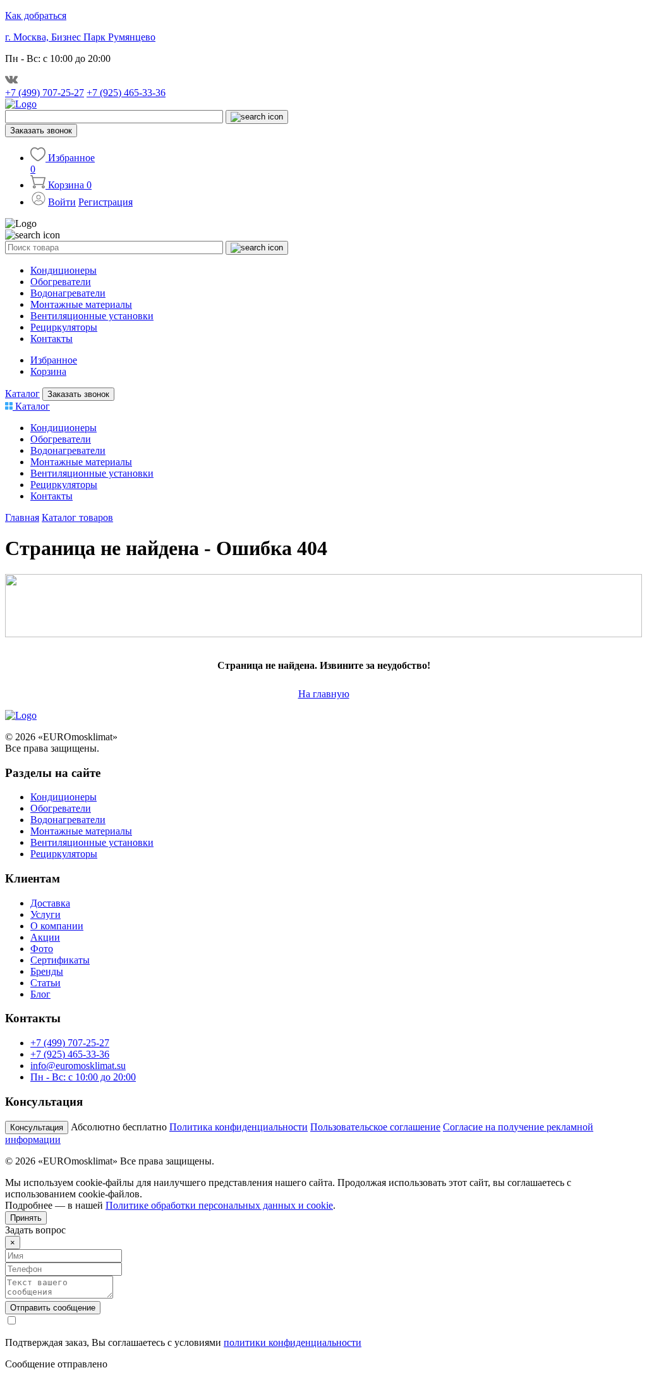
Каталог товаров (77, 517)
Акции (45, 937)
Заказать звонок (41, 130)
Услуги (45, 914)
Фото (41, 948)
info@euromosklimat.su (78, 1065)
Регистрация (105, 202)
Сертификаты (60, 960)
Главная (22, 517)
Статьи (45, 982)
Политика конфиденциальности (238, 1126)
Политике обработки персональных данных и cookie (219, 1205)
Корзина (48, 371)
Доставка (50, 903)
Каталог (22, 393)
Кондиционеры (63, 270)
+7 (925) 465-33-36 (126, 92)
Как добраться (35, 15)
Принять (26, 1218)
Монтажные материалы (81, 304)
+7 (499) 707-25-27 (44, 92)
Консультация (36, 1127)
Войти (62, 202)
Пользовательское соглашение (375, 1126)
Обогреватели (60, 281)
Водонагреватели (68, 293)
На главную (323, 693)
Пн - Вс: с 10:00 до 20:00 (83, 1077)
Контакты (51, 338)
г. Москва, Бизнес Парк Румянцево (80, 37)
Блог (40, 994)
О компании (56, 925)
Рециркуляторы (63, 327)
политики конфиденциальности (292, 1342)
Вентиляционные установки (92, 315)
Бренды (46, 971)
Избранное (53, 360)
